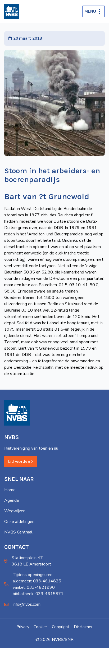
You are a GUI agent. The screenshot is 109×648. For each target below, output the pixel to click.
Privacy (22, 626)
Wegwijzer (14, 511)
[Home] (11, 11)
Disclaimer (83, 626)
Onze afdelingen (19, 521)
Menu (90, 11)
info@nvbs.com (26, 604)
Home (10, 490)
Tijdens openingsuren (32, 575)
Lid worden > (21, 461)
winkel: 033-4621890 (34, 587)
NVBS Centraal (18, 532)
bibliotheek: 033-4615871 (38, 594)
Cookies (41, 626)
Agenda (11, 500)
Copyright (61, 626)
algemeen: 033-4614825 (37, 581)
